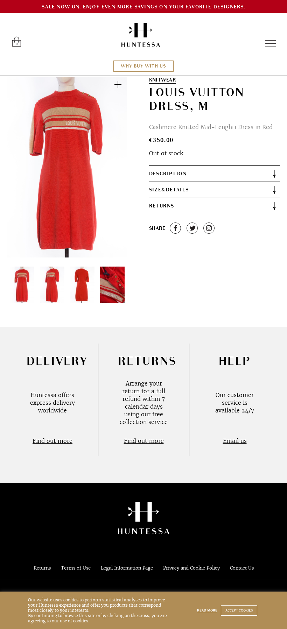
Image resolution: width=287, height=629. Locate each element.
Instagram (209, 228)
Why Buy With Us (143, 66)
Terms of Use (76, 568)
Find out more (52, 441)
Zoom (118, 84)
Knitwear (162, 80)
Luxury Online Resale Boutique (140, 35)
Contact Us (242, 568)
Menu (267, 43)
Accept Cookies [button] (239, 610)
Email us (235, 441)
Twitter (192, 228)
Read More (207, 610)
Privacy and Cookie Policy (191, 568)
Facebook (175, 228)
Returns (42, 568)
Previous (20, 167)
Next (113, 167)
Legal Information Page (127, 568)
